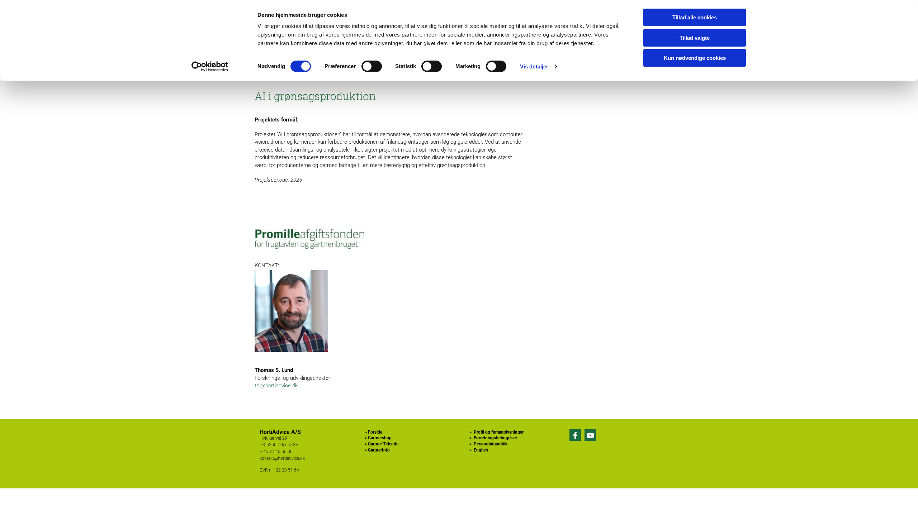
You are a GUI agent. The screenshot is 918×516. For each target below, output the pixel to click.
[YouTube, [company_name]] (590, 435)
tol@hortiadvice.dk (276, 385)
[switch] (371, 66)
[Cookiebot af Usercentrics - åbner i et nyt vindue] (210, 66)
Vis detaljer (534, 66)
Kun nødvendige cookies (695, 58)
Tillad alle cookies (694, 17)
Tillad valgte (695, 38)
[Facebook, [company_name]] (575, 435)
